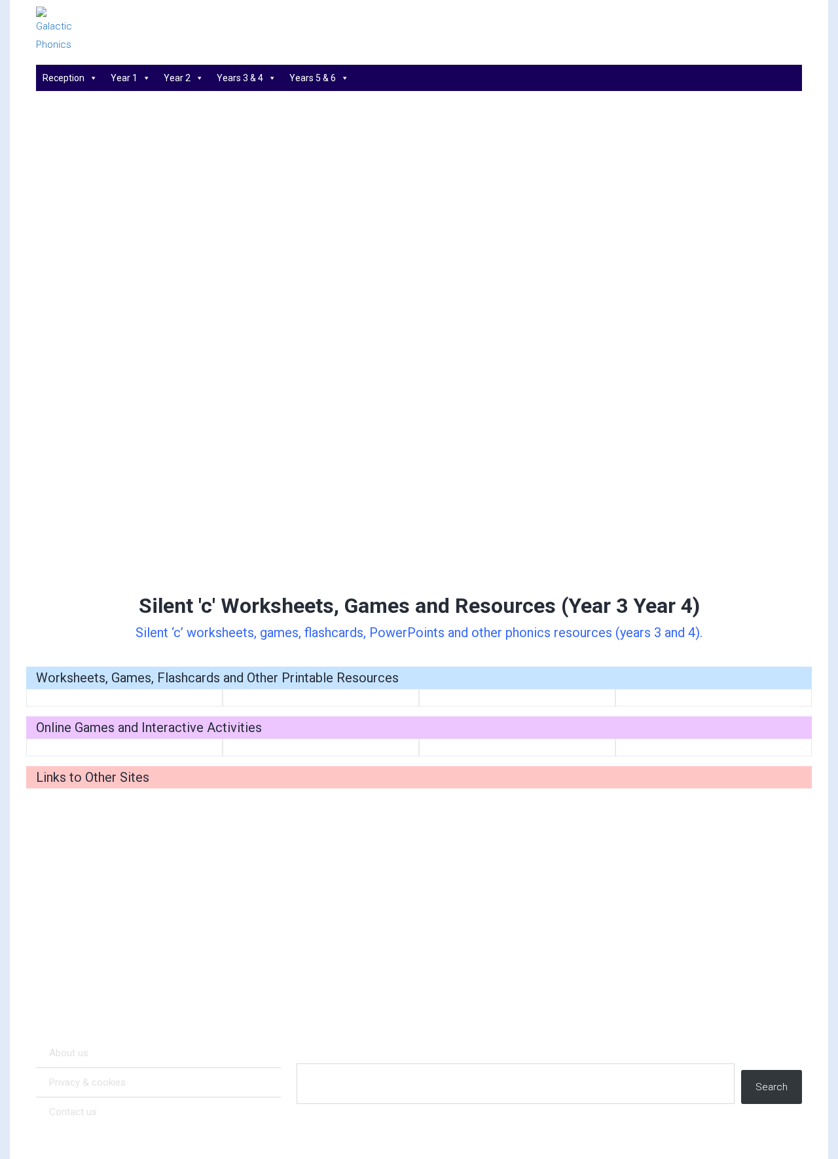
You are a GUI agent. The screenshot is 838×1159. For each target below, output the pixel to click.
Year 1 (124, 78)
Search (772, 1087)
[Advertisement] (419, 482)
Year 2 (177, 78)
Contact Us (73, 1112)
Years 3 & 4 (240, 78)
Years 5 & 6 (312, 78)
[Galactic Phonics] (78, 30)
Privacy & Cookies (87, 1082)
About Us (68, 1053)
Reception (63, 78)
